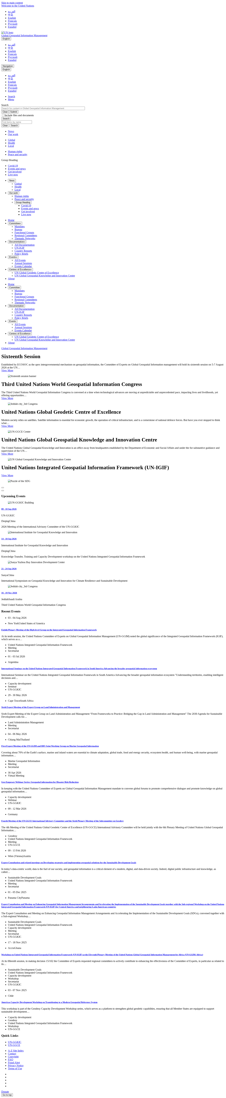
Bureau (18, 229)
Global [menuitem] (18, 183)
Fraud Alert (14, 1062)
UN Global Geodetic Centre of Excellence (37, 272)
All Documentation (25, 244)
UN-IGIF (19, 247)
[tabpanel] (113, 143)
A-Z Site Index (16, 1050)
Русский (12, 23)
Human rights (15, 151)
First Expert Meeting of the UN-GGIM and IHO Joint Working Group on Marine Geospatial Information (50, 746)
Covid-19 (13, 165)
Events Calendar (23, 266)
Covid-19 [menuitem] (26, 205)
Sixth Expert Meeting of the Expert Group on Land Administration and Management (40, 707)
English (12, 18)
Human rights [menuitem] (22, 196)
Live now (13, 174)
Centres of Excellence (20, 269)
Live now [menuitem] (26, 214)
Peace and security (17, 154)
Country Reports (23, 250)
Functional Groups (24, 232)
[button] (11, 96)
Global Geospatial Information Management (24, 35)
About (11, 278)
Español (12, 26)
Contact (12, 1053)
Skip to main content (12, 2)
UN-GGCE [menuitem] (14, 1045)
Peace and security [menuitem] (24, 199)
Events (13, 257)
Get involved (15, 171)
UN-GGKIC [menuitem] (14, 1042)
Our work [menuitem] (13, 134)
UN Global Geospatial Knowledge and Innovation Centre (45, 275)
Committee (15, 223)
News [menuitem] (11, 131)
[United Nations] (7, 32)
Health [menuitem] (18, 186)
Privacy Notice (15, 1065)
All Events (20, 260)
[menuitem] (12, 180)
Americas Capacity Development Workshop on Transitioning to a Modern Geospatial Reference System (49, 1002)
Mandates (20, 226)
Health (11, 142)
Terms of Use (15, 1068)
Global (11, 140)
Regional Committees (26, 235)
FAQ (10, 1059)
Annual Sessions (23, 263)
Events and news (17, 168)
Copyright (13, 1056)
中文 (10, 14)
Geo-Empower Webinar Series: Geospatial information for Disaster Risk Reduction (40, 782)
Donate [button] (5, 1091)
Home (11, 220)
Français (12, 21)
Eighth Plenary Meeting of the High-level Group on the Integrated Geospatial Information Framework (49, 630)
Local (11, 145)
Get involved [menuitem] (28, 211)
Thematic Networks (25, 238)
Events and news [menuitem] (30, 208)
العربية (11, 11)
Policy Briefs (21, 253)
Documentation (17, 241)
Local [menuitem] (18, 189)
